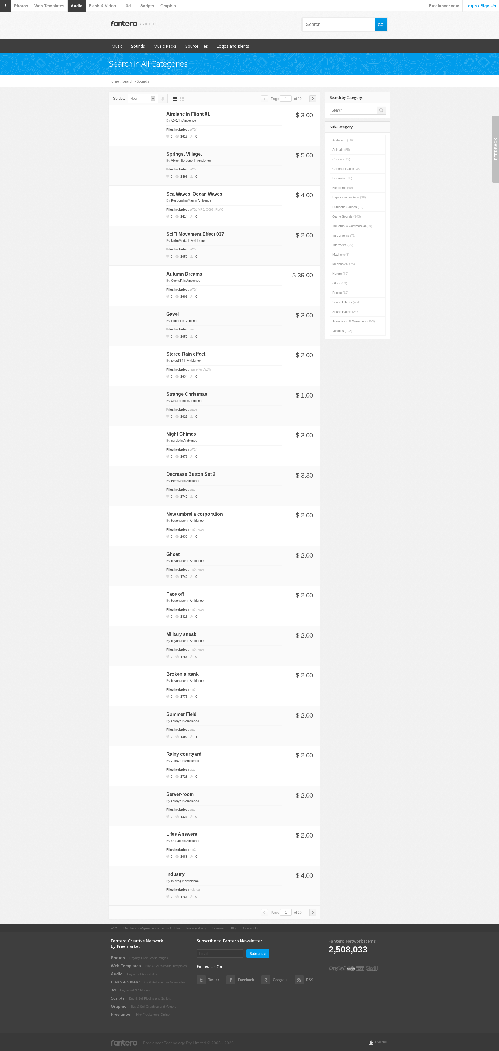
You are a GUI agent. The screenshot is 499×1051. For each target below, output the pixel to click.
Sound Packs (346, 311)
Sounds (138, 46)
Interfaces (342, 245)
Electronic (342, 188)
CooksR (177, 280)
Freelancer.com (444, 5)
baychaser (178, 520)
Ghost (173, 554)
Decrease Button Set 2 (190, 474)
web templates (49, 5)
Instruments (344, 235)
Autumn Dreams (184, 274)
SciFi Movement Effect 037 (195, 234)
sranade (177, 840)
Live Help (381, 1041)
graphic (168, 5)
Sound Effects (346, 302)
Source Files (196, 46)
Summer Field (181, 714)
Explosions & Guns (349, 197)
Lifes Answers (181, 834)
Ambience (189, 120)
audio (77, 5)
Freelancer (121, 1014)
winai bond (178, 400)
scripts (147, 5)
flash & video (102, 5)
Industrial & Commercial (352, 226)
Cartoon (341, 159)
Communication (346, 168)
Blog (234, 928)
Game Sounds (346, 216)
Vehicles (342, 331)
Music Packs (165, 46)
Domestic (342, 178)
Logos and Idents (233, 46)
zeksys (176, 721)
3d (128, 5)
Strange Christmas (186, 394)
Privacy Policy (196, 928)
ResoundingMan (182, 200)
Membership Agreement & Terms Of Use (151, 928)
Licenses (218, 928)
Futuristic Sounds (348, 207)
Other (339, 283)
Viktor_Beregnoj (182, 160)
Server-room (180, 794)
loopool (176, 320)
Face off (175, 594)
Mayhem (340, 254)
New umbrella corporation (194, 514)
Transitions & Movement (353, 321)
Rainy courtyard (184, 754)
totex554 (177, 360)
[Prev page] (264, 98)
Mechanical (343, 264)
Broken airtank (182, 674)
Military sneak (181, 634)
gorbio (175, 440)
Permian (177, 480)
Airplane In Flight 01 (188, 114)
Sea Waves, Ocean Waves (194, 194)
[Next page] (312, 98)
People (340, 292)
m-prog (176, 881)
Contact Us (251, 928)
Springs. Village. (184, 154)
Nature (340, 273)
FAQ (114, 928)
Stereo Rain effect (185, 354)
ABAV (174, 120)
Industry (175, 874)
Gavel (172, 314)
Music (116, 46)
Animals (341, 149)
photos (21, 5)
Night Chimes (181, 434)
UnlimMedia (179, 240)
